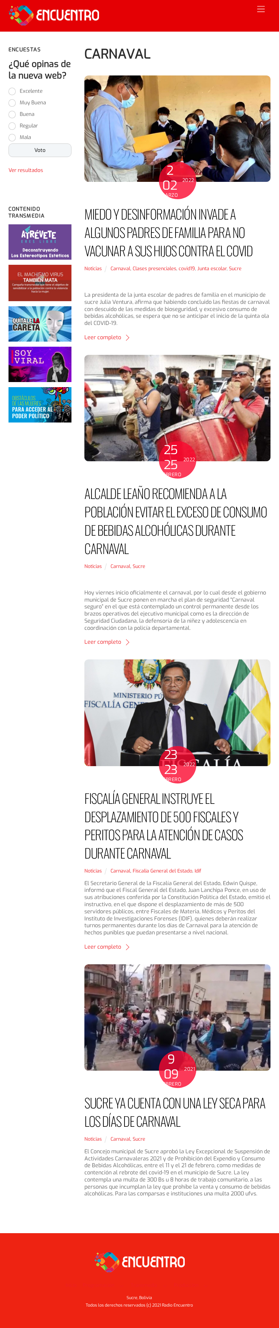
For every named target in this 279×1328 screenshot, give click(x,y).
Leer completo (102, 337)
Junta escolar (212, 268)
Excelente (31, 91)
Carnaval (120, 268)
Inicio (71, 1285)
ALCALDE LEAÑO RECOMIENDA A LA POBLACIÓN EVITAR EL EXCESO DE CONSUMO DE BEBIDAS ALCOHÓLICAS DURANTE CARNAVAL (175, 520)
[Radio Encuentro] (54, 22)
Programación (98, 1285)
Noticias (93, 268)
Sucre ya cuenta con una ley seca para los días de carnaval (174, 1112)
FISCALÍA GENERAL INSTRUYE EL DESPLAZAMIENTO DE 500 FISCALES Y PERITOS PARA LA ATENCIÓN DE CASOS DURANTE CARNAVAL (163, 825)
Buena (27, 114)
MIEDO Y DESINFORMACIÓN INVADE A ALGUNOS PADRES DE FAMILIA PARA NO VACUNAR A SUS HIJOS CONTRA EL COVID (168, 232)
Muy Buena (33, 102)
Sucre (235, 268)
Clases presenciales (154, 268)
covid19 (187, 268)
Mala (25, 137)
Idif (198, 871)
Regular (29, 125)
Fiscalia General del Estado (162, 871)
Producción (186, 1285)
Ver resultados (26, 170)
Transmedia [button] (144, 1285)
